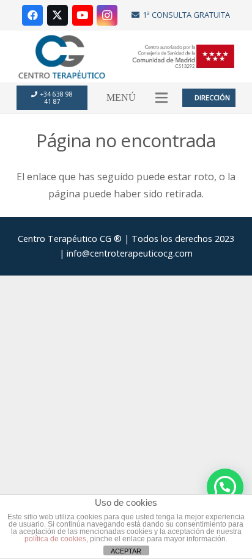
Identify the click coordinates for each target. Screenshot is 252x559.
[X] (57, 15)
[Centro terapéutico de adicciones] (61, 56)
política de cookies (55, 539)
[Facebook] (32, 15)
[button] (161, 97)
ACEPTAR (126, 551)
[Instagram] (107, 15)
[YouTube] (82, 15)
